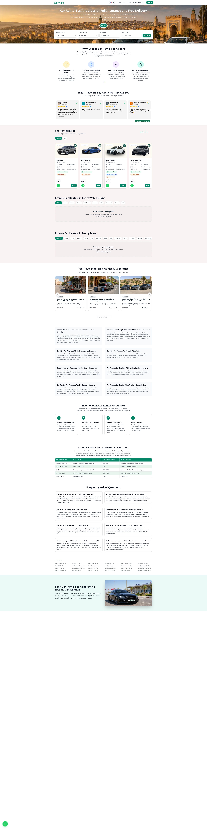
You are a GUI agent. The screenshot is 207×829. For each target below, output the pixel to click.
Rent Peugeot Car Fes (110, 568)
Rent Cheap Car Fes (109, 563)
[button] (151, 110)
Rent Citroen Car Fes (126, 563)
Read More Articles (102, 317)
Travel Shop (121, 2)
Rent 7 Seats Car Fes (60, 563)
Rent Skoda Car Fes (109, 570)
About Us (149, 2)
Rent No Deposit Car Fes (78, 568)
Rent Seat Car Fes (76, 570)
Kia (111, 238)
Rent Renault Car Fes (60, 570)
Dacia (86, 238)
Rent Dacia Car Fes (142, 563)
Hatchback (87, 203)
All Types (58, 203)
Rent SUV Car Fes (125, 570)
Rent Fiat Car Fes (59, 566)
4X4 (65, 203)
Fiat (92, 238)
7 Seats (72, 203)
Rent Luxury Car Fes (126, 566)
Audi (66, 238)
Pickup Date (102, 32)
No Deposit (109, 203)
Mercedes (117, 238)
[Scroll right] (150, 238)
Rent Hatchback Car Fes (77, 566)
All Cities (58, 138)
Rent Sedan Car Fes (93, 570)
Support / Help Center (135, 2)
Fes (65, 138)
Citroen (79, 238)
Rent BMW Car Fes (93, 563)
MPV (101, 203)
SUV (123, 203)
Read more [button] (133, 116)
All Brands (59, 238)
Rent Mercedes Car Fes (143, 566)
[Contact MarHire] (5, 823)
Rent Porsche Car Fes (126, 568)
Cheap (79, 203)
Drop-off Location (82, 32)
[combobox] (66, 35)
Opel (125, 238)
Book (73, 185)
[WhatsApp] (58, 185)
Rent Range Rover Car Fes (144, 568)
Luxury (95, 203)
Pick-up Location (60, 32)
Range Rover (148, 238)
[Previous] (57, 165)
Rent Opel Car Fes (93, 568)
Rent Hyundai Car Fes (94, 566)
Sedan (117, 203)
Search (147, 35)
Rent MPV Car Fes (59, 568)
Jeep (105, 238)
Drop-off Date (124, 32)
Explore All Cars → (145, 132)
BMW (72, 238)
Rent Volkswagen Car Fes (144, 570)
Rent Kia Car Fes (108, 566)
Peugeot (132, 238)
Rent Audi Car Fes (76, 563)
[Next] (149, 165)
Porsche (140, 238)
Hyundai (98, 238)
